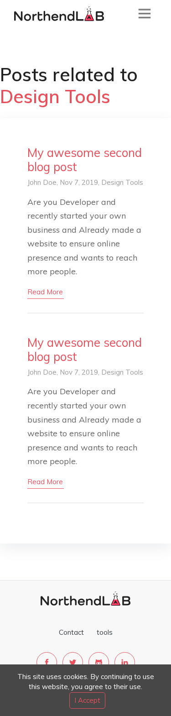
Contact (71, 632)
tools (105, 632)
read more (45, 291)
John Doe (42, 182)
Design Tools (122, 182)
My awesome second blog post (84, 159)
